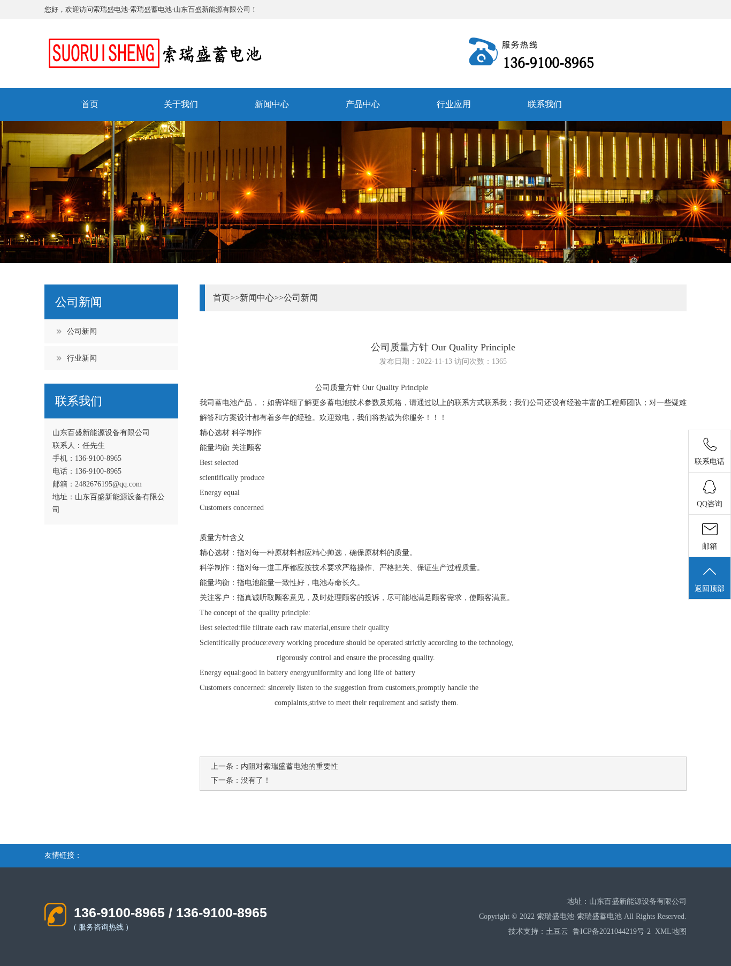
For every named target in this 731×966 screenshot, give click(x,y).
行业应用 (454, 104)
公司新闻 (82, 331)
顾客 (254, 448)
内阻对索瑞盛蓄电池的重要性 (289, 766)
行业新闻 (82, 358)
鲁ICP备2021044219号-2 (612, 931)
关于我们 (181, 104)
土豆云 (557, 931)
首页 (89, 104)
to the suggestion (339, 688)
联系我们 (545, 104)
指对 (244, 568)
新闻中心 (272, 104)
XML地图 (671, 931)
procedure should (341, 643)
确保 (356, 553)
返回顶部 (710, 589)
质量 (337, 388)
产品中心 (363, 104)
